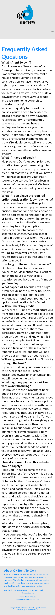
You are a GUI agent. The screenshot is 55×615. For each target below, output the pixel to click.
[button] (52, 32)
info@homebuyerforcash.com (27, 599)
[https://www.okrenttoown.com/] (27, 14)
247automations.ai (31, 609)
